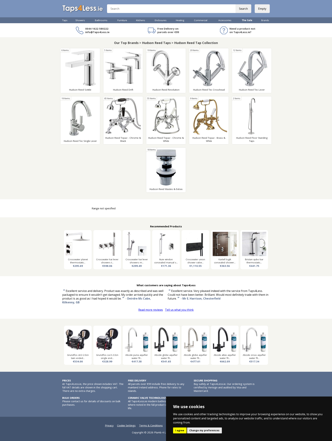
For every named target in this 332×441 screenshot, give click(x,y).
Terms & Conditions (151, 425)
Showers (80, 20)
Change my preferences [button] (204, 430)
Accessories (224, 20)
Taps (64, 20)
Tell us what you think (179, 310)
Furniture (122, 20)
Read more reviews (150, 310)
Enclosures (161, 20)
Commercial (200, 20)
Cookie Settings (126, 425)
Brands (265, 20)
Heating (180, 20)
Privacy (109, 425)
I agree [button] (179, 430)
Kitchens (140, 20)
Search (243, 9)
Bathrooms (101, 20)
